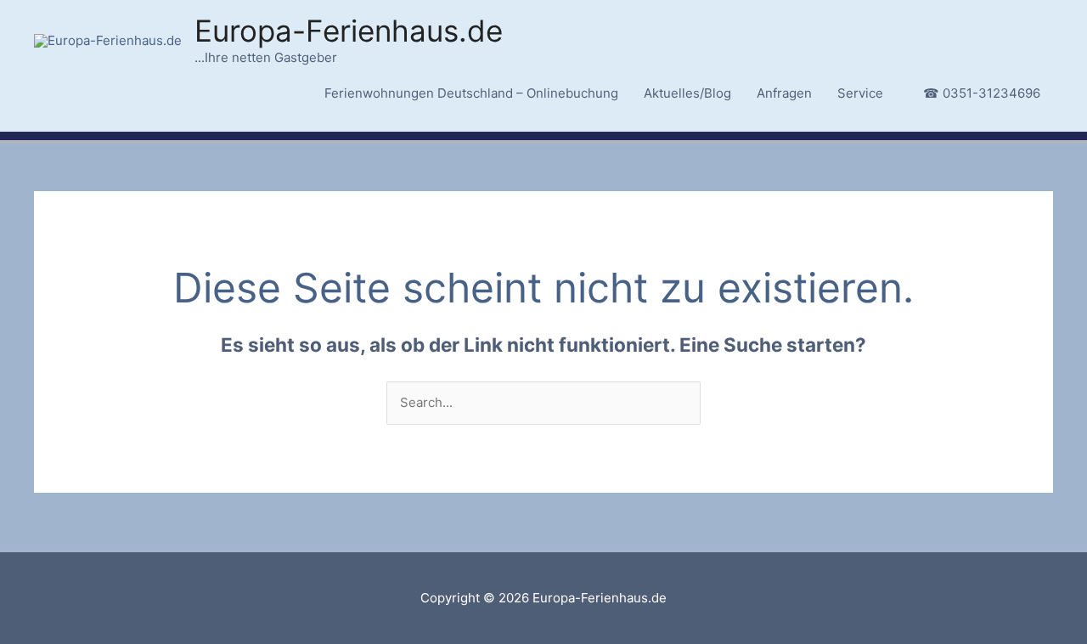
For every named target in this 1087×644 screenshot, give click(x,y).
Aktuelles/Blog (687, 93)
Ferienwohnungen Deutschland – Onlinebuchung (471, 93)
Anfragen (784, 93)
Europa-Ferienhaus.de (348, 30)
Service (860, 93)
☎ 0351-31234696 (981, 93)
